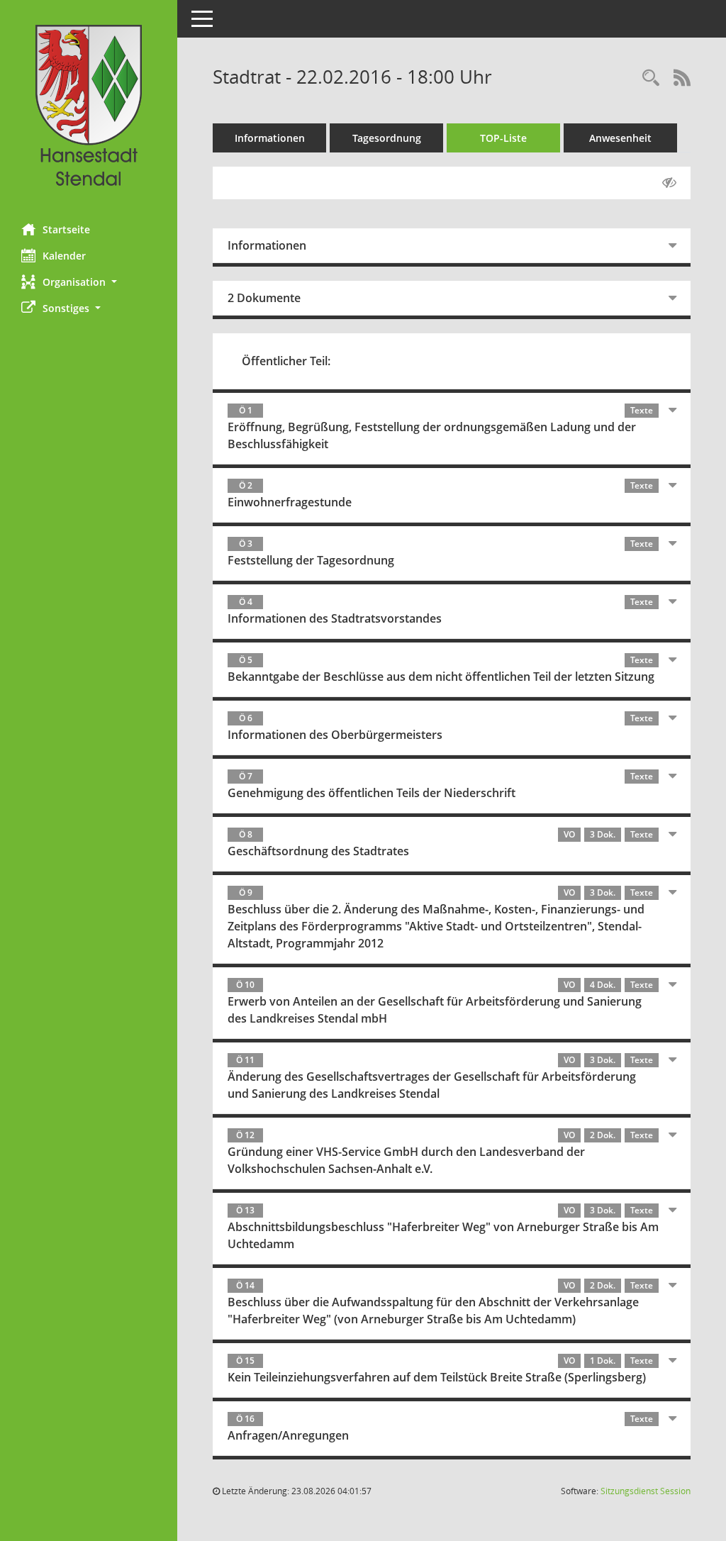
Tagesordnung (386, 138)
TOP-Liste (503, 138)
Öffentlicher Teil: (286, 361)
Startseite (66, 229)
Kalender (64, 255)
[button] (88, 282)
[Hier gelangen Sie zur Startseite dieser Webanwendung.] (88, 106)
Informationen (270, 138)
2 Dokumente (264, 298)
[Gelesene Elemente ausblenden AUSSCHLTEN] (669, 183)
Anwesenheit (620, 138)
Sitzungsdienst (646, 1491)
